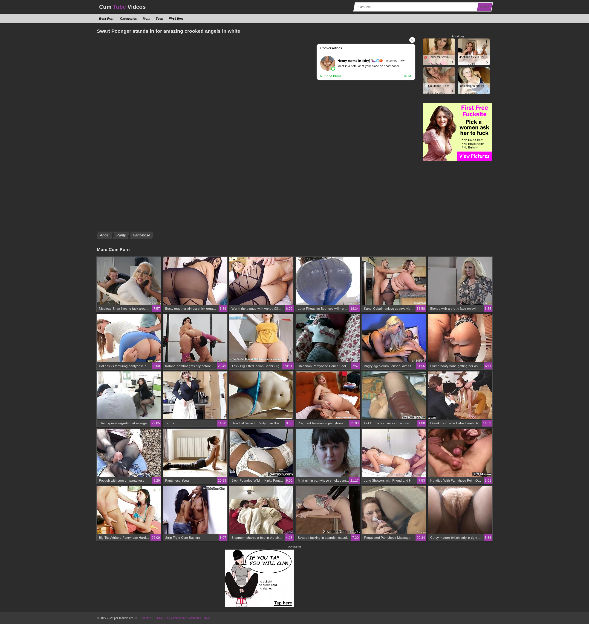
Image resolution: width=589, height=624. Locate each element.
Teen (160, 18)
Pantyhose (142, 235)
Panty (121, 235)
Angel (105, 235)
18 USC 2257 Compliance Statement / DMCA (181, 618)
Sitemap (146, 618)
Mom (146, 18)
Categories (129, 18)
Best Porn (107, 18)
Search (485, 7)
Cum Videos (122, 7)
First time (176, 18)
